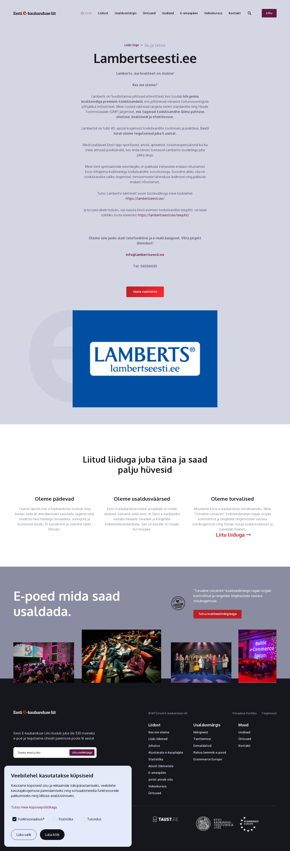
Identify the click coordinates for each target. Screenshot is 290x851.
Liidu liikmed (158, 739)
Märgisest (200, 732)
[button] (86, 13)
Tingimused (269, 713)
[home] (34, 13)
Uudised (244, 732)
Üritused (154, 793)
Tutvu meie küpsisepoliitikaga (34, 807)
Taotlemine (202, 739)
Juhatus (154, 745)
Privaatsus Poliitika (244, 713)
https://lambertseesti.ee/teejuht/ (163, 215)
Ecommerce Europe (207, 759)
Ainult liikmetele (160, 766)
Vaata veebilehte (145, 291)
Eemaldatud (202, 745)
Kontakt (244, 745)
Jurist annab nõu (160, 779)
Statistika (155, 759)
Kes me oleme (158, 732)
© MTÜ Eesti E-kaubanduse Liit (167, 713)
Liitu (269, 13)
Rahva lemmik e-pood (209, 752)
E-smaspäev (157, 772)
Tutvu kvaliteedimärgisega (217, 614)
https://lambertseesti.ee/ (145, 198)
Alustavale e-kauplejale (165, 752)
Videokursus (157, 786)
